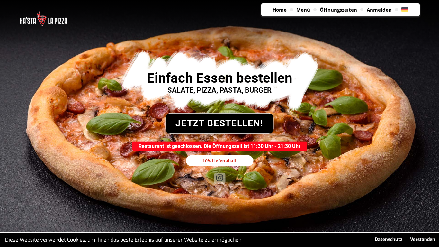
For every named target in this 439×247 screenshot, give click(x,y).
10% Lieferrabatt (219, 160)
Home (280, 9)
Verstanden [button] (422, 239)
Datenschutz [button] (388, 239)
